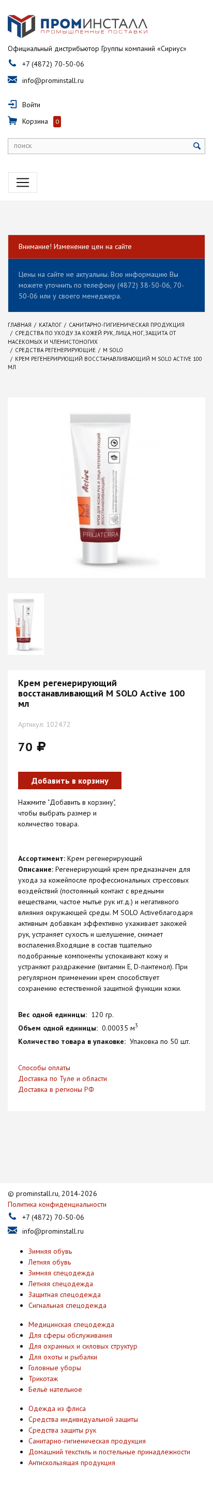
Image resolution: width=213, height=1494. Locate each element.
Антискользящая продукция (71, 1462)
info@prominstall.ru (53, 80)
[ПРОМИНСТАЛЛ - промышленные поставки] (77, 26)
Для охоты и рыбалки (62, 1357)
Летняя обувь (49, 1262)
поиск (23, 145)
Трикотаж (43, 1378)
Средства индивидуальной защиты (83, 1419)
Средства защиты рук (62, 1430)
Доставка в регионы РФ (56, 1089)
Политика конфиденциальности (57, 1204)
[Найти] (197, 146)
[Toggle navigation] (22, 182)
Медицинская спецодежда (71, 1324)
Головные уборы (54, 1367)
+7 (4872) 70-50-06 (53, 64)
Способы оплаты (44, 1067)
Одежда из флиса (57, 1408)
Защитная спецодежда (64, 1294)
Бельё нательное (55, 1389)
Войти (31, 104)
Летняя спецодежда (60, 1283)
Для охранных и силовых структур (83, 1346)
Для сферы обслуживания (70, 1335)
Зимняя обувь (50, 1251)
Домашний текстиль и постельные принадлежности (109, 1451)
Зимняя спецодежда (61, 1272)
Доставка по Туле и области (62, 1078)
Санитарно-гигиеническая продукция (87, 1441)
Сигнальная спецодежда (67, 1305)
